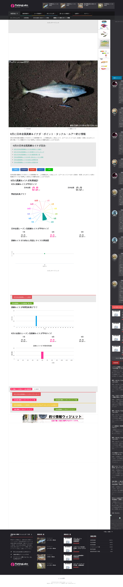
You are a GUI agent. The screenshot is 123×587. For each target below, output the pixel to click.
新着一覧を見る (116, 513)
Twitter (15, 169)
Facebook (24, 169)
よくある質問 (61, 578)
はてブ (41, 169)
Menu (13, 13)
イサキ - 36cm (51, 557)
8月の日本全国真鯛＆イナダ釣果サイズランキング (29, 152)
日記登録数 (93, 542)
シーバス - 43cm (51, 565)
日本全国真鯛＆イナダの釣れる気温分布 (26, 162)
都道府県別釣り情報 (95, 551)
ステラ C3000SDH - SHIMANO (78, 556)
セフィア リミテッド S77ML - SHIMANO (78, 564)
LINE (49, 169)
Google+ (32, 169)
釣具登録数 (93, 544)
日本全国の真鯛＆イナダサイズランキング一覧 (24, 400)
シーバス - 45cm (51, 540)
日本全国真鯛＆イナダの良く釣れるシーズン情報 (28, 157)
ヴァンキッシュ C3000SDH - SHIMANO (77, 540)
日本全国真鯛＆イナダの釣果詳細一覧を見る (22, 303)
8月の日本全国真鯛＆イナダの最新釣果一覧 (27, 154)
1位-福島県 (36, 389)
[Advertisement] (53, 27)
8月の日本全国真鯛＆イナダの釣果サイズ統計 (27, 149)
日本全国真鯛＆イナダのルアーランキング (65, 409)
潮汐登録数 (93, 549)
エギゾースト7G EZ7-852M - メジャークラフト (79, 548)
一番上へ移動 (107, 531)
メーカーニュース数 (95, 547)
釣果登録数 (93, 540)
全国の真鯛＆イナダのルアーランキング (23, 409)
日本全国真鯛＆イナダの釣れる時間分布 (26, 160)
